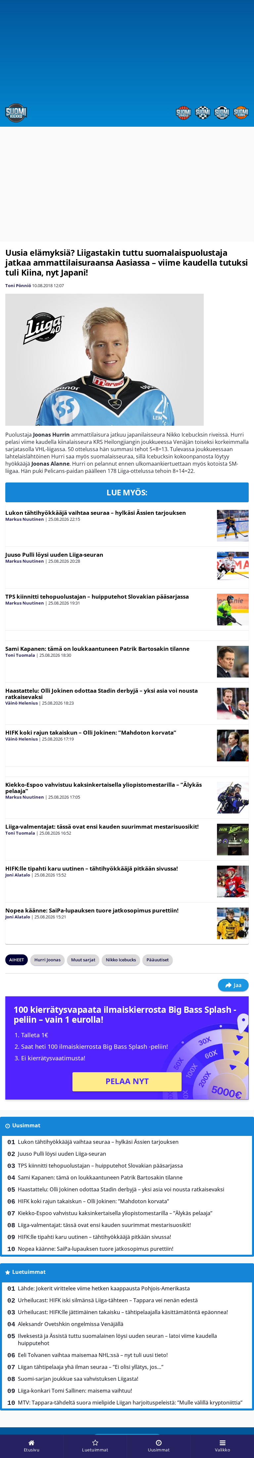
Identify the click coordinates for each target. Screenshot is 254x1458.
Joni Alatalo (17, 875)
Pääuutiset (158, 960)
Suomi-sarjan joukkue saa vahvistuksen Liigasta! (78, 1378)
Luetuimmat (29, 1272)
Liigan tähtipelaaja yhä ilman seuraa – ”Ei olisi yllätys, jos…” (90, 1367)
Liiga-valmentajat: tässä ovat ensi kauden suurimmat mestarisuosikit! (102, 826)
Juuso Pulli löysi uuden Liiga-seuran (54, 554)
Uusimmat (26, 1125)
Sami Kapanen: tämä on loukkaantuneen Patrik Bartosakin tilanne (97, 648)
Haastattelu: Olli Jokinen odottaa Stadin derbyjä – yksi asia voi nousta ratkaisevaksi (101, 694)
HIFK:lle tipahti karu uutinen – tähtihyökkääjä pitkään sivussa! (91, 868)
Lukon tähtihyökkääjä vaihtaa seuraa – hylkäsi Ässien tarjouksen (95, 512)
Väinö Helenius (21, 703)
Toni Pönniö (18, 285)
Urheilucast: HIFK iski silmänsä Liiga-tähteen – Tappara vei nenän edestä (108, 1300)
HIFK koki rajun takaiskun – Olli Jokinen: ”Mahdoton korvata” (90, 732)
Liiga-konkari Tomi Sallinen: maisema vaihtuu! (75, 1390)
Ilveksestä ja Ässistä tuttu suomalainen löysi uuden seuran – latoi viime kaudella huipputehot (117, 1339)
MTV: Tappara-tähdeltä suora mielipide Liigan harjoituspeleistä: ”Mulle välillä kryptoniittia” (130, 1402)
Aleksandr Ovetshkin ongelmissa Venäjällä (70, 1324)
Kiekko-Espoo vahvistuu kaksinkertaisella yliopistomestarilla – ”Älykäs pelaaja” (103, 788)
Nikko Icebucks (121, 960)
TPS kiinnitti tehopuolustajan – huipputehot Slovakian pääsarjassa (97, 596)
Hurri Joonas (47, 960)
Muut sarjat (83, 960)
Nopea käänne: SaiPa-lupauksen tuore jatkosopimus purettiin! (92, 910)
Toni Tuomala (20, 655)
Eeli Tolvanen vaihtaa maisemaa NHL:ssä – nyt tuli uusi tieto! (93, 1355)
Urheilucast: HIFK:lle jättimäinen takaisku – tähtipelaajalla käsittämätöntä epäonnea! (123, 1312)
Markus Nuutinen (24, 519)
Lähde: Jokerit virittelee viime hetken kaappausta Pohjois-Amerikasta (104, 1288)
